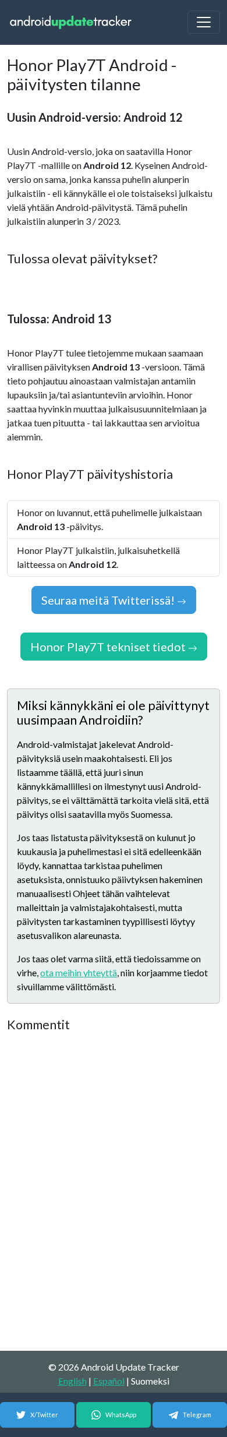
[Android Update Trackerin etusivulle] (71, 22)
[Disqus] (113, 1192)
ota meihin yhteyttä (78, 972)
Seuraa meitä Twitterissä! (109, 600)
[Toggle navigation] (203, 22)
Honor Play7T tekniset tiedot (109, 647)
